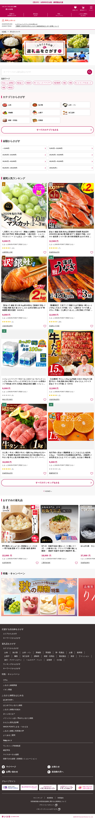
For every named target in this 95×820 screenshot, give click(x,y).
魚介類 (15, 652)
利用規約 (61, 798)
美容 (72, 656)
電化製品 (62, 656)
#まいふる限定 (8, 83)
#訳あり (20, 83)
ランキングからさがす (11, 664)
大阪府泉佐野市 (7, 326)
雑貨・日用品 (49, 656)
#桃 (70, 83)
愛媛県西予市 (53, 473)
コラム (5, 680)
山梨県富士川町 (7, 252)
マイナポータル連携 (11, 754)
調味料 (36, 656)
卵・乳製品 (60, 652)
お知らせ (56, 767)
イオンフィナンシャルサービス (46, 809)
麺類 (16, 656)
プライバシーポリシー (46, 805)
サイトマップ (37, 798)
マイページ (11, 767)
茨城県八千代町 (54, 326)
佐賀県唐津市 (6, 563)
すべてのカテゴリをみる (47, 130)
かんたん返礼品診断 (11, 722)
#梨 (3, 88)
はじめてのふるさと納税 (12, 705)
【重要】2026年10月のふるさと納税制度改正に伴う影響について (37, 26)
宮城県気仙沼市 (54, 252)
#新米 (28, 83)
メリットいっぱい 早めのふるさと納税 (18, 718)
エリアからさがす (10, 634)
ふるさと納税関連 (10, 685)
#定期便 (57, 83)
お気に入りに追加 (37, 562)
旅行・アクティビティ (13, 660)
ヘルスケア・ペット (34, 660)
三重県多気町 (45, 563)
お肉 (6, 652)
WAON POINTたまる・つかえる (15, 727)
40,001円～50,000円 (56, 161)
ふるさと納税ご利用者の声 (13, 731)
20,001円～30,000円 (56, 155)
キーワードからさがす (11, 638)
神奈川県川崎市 (7, 399)
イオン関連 (7, 690)
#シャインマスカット (83, 83)
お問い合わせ (12, 772)
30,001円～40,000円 (9, 161)
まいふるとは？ (9, 714)
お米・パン (26, 652)
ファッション (84, 656)
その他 (59, 660)
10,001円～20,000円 (9, 155)
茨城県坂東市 (85, 563)
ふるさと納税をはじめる (83, 14)
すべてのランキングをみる (47, 483)
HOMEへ (48, 491)
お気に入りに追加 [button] (44, 252)
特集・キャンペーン (59, 14)
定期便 (49, 660)
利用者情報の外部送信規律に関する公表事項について (48, 801)
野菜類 (48, 652)
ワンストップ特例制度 (11, 746)
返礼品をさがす (35, 14)
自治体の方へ (58, 772)
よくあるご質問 (9, 735)
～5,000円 (5, 148)
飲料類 (79, 652)
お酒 (70, 652)
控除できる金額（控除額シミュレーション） (20, 759)
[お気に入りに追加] (44, 252)
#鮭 (64, 83)
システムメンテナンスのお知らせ (26, 24)
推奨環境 (50, 798)
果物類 (38, 652)
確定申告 (6, 750)
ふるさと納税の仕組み (11, 709)
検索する (89, 71)
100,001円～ (53, 168)
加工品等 (25, 656)
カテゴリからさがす (11, 648)
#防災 (10, 88)
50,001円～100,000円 (9, 168)
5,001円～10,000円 (55, 148)
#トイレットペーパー (42, 83)
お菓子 (7, 656)
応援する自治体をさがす (12, 14)
